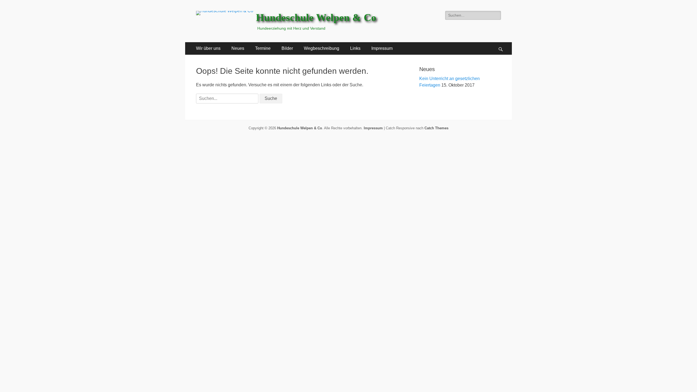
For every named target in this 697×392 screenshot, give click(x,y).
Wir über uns (208, 48)
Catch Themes (436, 128)
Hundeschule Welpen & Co (316, 17)
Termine (263, 48)
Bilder (287, 48)
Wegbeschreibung (321, 48)
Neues (237, 48)
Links (355, 48)
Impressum (382, 48)
